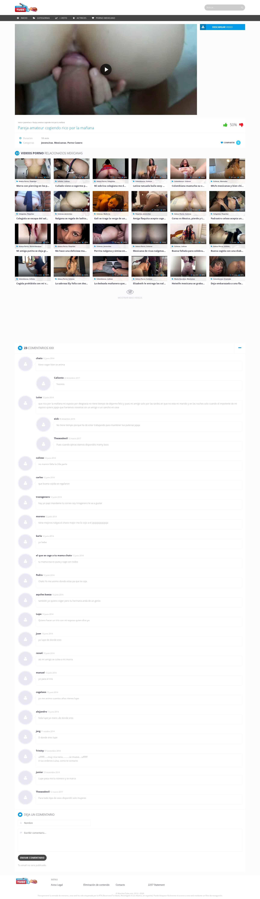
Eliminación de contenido (96, 884)
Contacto (120, 884)
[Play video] (106, 69)
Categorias (43, 18)
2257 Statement (156, 884)
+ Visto (63, 18)
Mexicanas (60, 142)
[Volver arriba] (253, 894)
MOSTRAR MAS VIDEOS (130, 297)
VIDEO (222, 27)
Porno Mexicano (105, 18)
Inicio (24, 18)
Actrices (81, 18)
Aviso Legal (57, 884)
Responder (236, 358)
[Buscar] (242, 8)
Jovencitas (27, 122)
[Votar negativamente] (241, 124)
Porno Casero (74, 142)
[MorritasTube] (26, 7)
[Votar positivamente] (225, 124)
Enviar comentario (32, 857)
